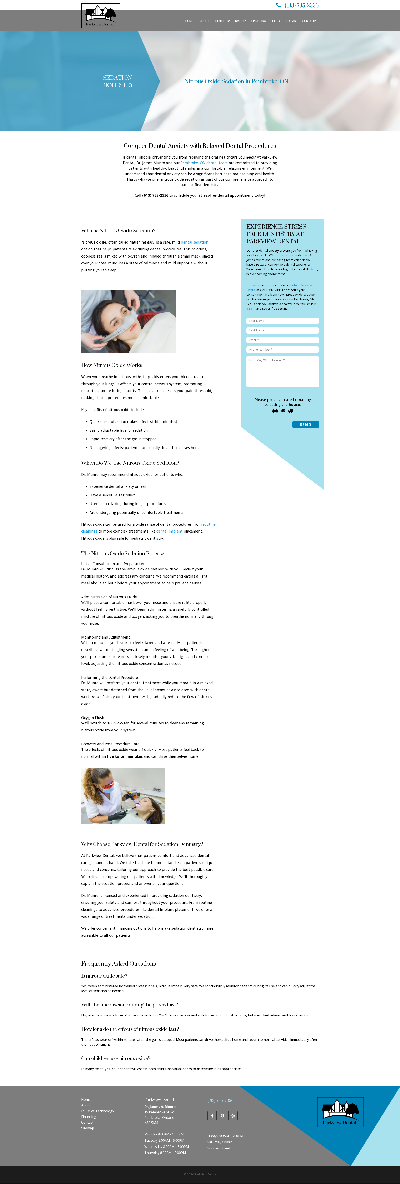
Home (86, 1099)
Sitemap (87, 1128)
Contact (87, 1122)
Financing (88, 1116)
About (86, 1105)
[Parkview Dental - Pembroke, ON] (340, 1112)
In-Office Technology (97, 1111)
